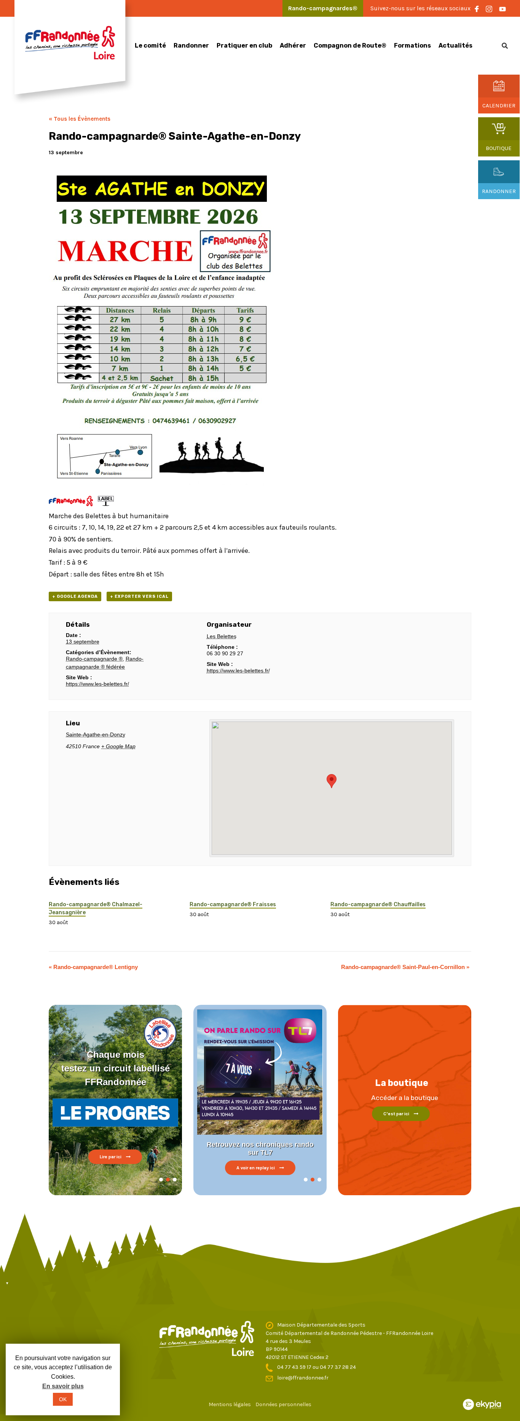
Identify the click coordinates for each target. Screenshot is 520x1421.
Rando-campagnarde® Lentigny (93, 967)
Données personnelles (283, 1404)
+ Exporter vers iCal (139, 596)
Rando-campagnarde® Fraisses (233, 904)
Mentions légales (230, 1404)
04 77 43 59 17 (295, 1367)
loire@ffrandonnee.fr (303, 1378)
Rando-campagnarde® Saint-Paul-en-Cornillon (405, 967)
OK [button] (63, 1399)
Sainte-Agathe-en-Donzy (95, 734)
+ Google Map (118, 746)
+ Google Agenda (75, 596)
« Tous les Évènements (79, 118)
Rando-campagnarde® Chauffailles (378, 904)
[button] (161, 1180)
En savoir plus (63, 1386)
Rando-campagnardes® (322, 8)
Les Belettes (221, 636)
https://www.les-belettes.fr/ (97, 684)
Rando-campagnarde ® (94, 659)
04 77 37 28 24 (338, 1367)
